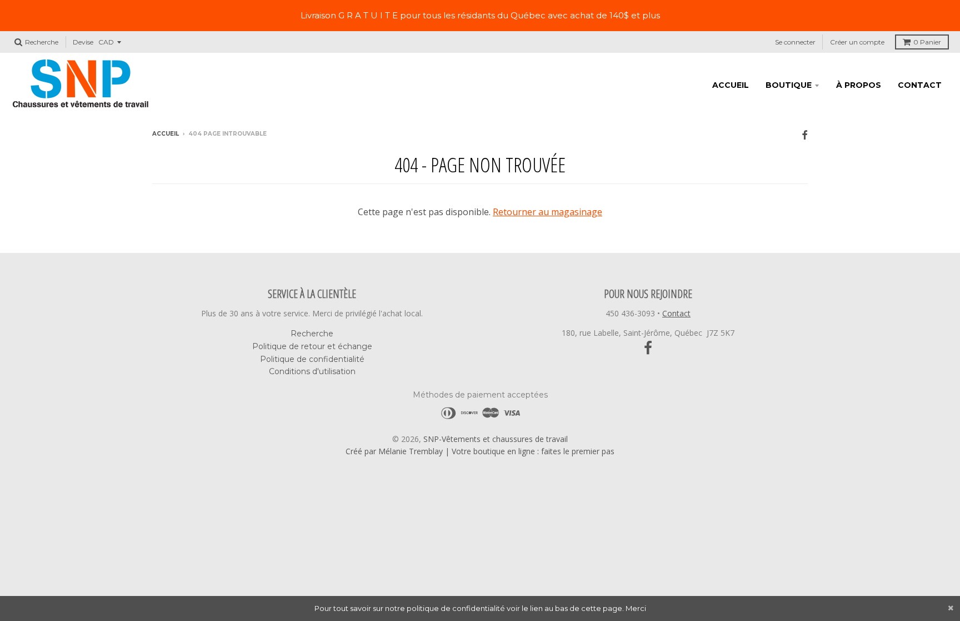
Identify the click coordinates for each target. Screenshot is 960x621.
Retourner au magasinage (547, 212)
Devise (83, 42)
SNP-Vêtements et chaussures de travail (495, 439)
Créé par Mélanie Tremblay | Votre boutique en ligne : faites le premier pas (480, 451)
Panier (927, 42)
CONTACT (920, 85)
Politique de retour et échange (312, 346)
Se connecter (795, 42)
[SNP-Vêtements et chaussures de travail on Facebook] (805, 135)
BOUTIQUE (789, 85)
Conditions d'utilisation (312, 371)
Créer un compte (857, 42)
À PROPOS (858, 85)
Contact (676, 313)
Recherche (312, 334)
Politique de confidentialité (312, 359)
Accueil (730, 85)
